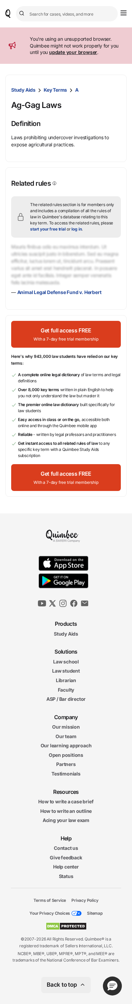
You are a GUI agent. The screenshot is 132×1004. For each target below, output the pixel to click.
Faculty (66, 689)
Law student (66, 671)
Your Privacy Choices (49, 913)
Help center (66, 867)
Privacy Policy (84, 899)
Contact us (66, 848)
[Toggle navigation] (123, 13)
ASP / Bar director (66, 699)
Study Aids (23, 90)
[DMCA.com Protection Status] (66, 926)
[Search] (22, 13)
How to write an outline (66, 811)
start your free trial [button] (48, 229)
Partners (65, 764)
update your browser (73, 52)
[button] (66, 334)
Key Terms (55, 90)
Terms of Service (50, 899)
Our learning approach (66, 745)
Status (66, 876)
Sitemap (95, 913)
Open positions (66, 755)
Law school (66, 661)
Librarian (66, 680)
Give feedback (66, 857)
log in (76, 229)
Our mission (66, 727)
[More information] (54, 183)
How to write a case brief (65, 801)
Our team (66, 736)
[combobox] (67, 13)
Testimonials (66, 774)
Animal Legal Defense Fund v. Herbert (59, 292)
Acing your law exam (66, 820)
